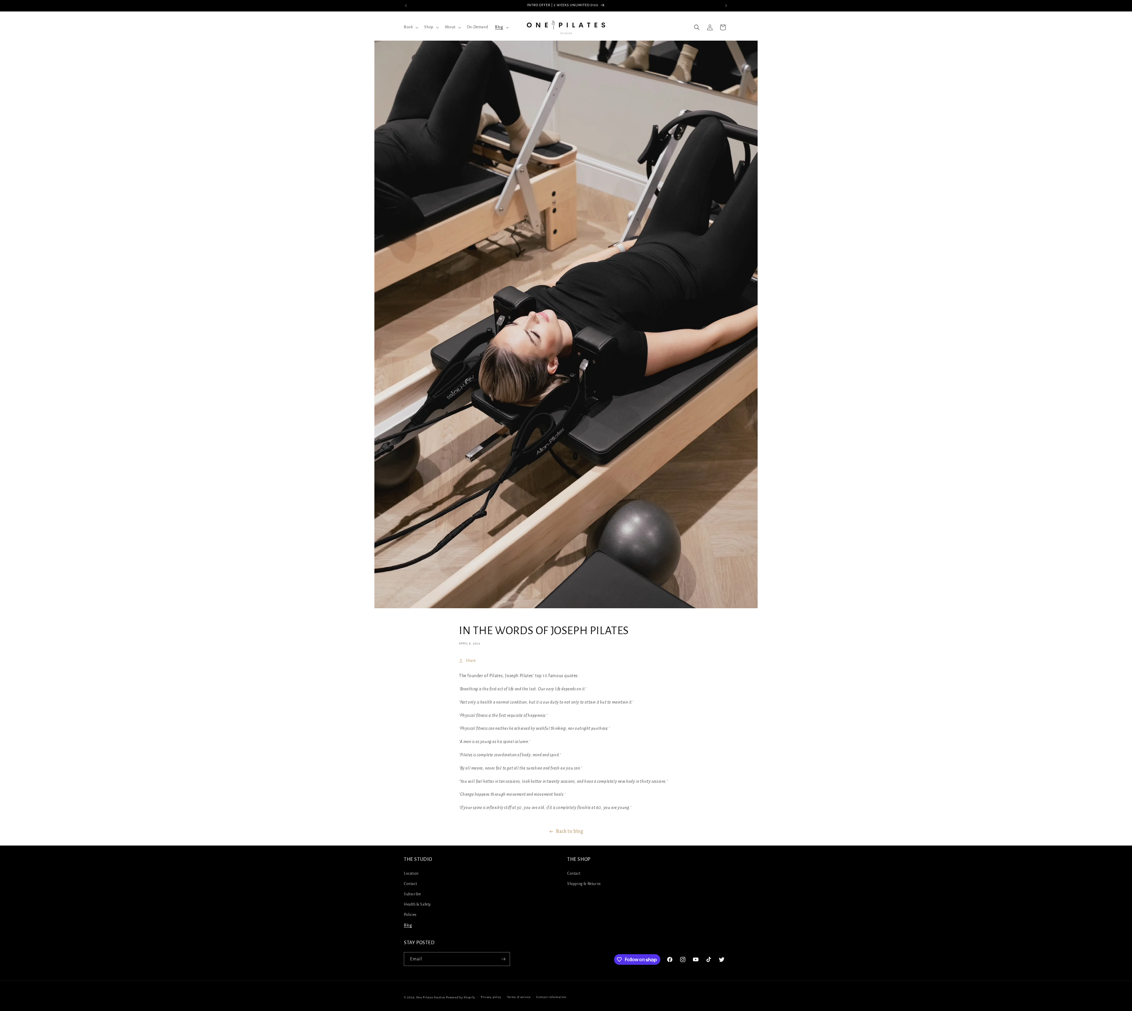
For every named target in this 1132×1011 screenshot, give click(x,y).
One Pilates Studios (430, 997)
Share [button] (471, 661)
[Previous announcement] (405, 5)
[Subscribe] (503, 959)
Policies (410, 915)
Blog (408, 925)
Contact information (551, 997)
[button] (410, 27)
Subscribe (412, 894)
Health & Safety (417, 904)
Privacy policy (491, 997)
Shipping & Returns (584, 884)
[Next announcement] (726, 5)
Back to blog (569, 831)
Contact (410, 884)
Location (411, 873)
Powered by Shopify (460, 997)
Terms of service (518, 997)
